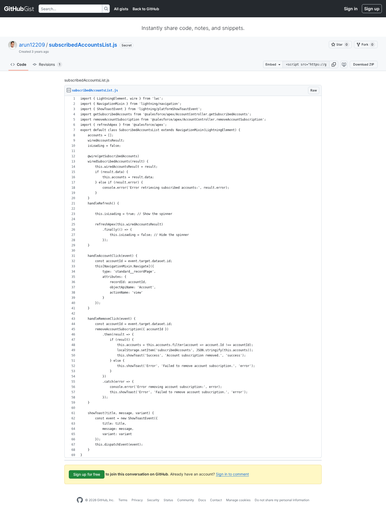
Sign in (351, 8)
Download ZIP (363, 64)
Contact (216, 500)
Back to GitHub (146, 9)
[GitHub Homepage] (80, 500)
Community (185, 500)
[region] (193, 277)
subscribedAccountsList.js (83, 45)
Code (21, 64)
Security (153, 500)
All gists (121, 9)
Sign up (371, 8)
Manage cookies (238, 500)
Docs (202, 500)
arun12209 (32, 45)
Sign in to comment (232, 474)
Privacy (137, 500)
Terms (122, 500)
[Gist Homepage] (19, 9)
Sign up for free (86, 474)
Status (168, 500)
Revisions (49, 64)
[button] (333, 64)
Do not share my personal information (282, 500)
